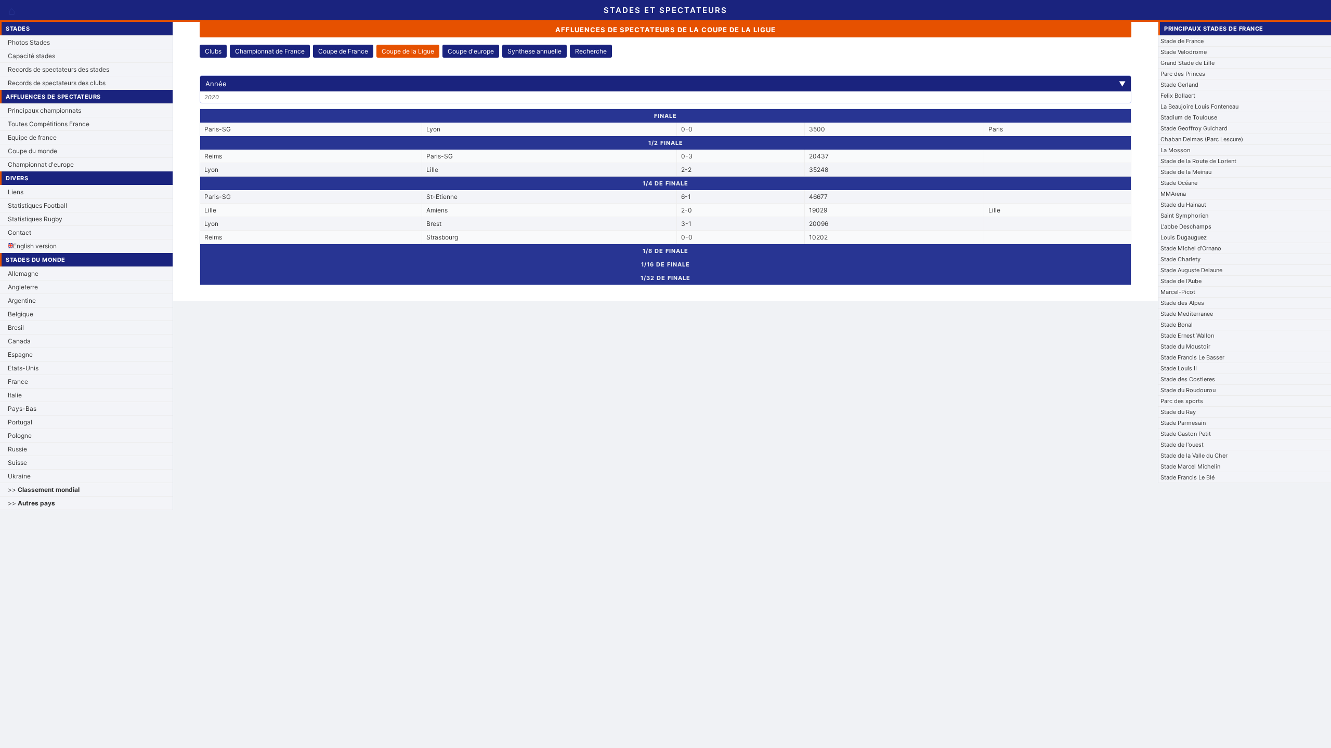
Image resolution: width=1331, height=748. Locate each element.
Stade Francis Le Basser (1192, 357)
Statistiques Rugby (35, 219)
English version (35, 246)
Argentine (22, 300)
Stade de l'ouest (1182, 444)
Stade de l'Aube (1181, 281)
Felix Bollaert (1177, 95)
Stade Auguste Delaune (1191, 270)
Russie (17, 449)
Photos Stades (29, 42)
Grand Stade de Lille (1187, 62)
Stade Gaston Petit (1185, 433)
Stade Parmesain (1183, 422)
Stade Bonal (1176, 324)
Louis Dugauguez (1183, 237)
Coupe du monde (32, 151)
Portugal (20, 422)
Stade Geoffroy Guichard (1194, 128)
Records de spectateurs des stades (58, 69)
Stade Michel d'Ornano (1190, 248)
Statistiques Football (37, 205)
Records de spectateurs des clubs (57, 83)
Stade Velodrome (1183, 52)
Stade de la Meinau (1185, 172)
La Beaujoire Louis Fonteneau (1199, 106)
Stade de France (1182, 41)
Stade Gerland (1179, 84)
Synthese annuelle (534, 51)
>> (44, 489)
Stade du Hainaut (1183, 204)
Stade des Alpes (1182, 302)
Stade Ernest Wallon (1187, 335)
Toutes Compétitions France (48, 124)
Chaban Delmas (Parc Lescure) (1201, 139)
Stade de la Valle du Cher (1194, 455)
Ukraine (19, 476)
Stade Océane (1178, 182)
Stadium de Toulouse (1188, 117)
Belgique (20, 314)
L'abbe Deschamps (1185, 226)
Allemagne (23, 273)
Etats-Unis (23, 368)
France (18, 381)
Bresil (16, 327)
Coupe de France (343, 51)
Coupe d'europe (471, 51)
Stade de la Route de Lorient (1198, 161)
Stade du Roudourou (1188, 390)
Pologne (20, 435)
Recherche (591, 51)
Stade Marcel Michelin (1190, 466)
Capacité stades (31, 56)
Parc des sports (1181, 401)
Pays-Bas (22, 408)
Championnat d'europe (41, 164)
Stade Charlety (1180, 259)
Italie (15, 395)
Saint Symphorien (1184, 215)
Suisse (17, 462)
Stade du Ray (1178, 412)
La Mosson (1175, 150)
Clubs (213, 51)
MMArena (1173, 193)
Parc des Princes (1182, 73)
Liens (15, 192)
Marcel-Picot (1177, 292)
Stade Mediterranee (1186, 313)
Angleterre (23, 287)
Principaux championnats (44, 110)
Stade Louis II (1178, 368)
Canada (19, 341)
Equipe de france (32, 137)
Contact (19, 232)
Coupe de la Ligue (408, 51)
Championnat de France (270, 51)
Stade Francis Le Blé (1187, 477)
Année (665, 83)
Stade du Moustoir (1185, 346)
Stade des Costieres (1187, 379)
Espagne (20, 354)
